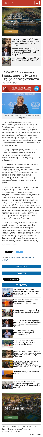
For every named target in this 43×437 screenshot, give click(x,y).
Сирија (5, 260)
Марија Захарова (16, 257)
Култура (31, 429)
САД (33, 257)
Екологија (12, 429)
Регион (29, 427)
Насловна (5, 427)
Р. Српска (21, 427)
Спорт (4, 429)
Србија (13, 427)
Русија (28, 257)
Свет (35, 427)
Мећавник (6, 431)
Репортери (15, 431)
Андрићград (21, 429)
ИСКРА (8, 3)
